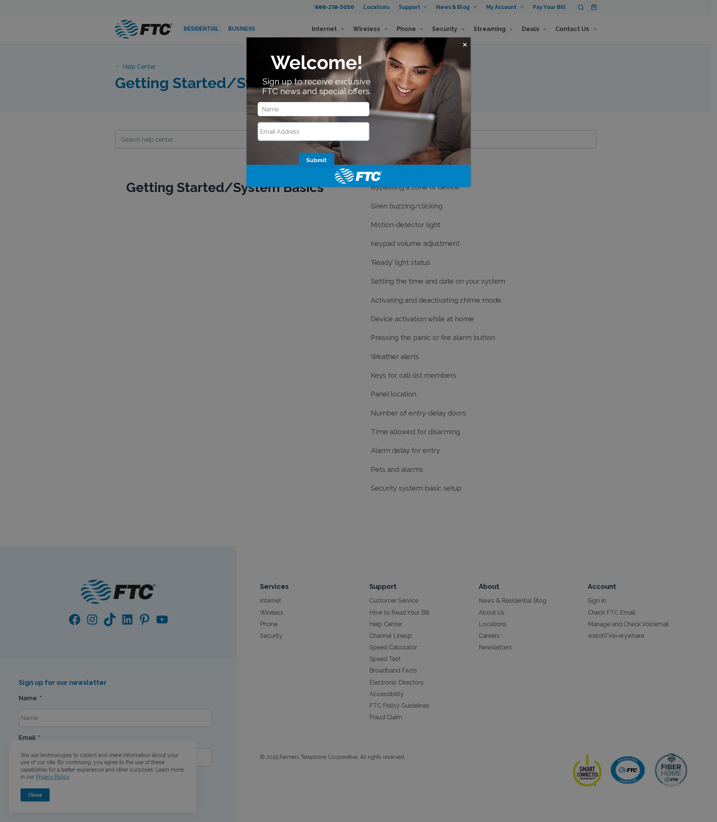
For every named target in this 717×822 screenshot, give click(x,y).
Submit (316, 160)
